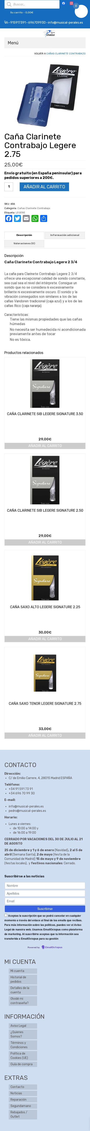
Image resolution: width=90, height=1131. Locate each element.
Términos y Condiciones (19, 1045)
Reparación (18, 1100)
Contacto (17, 1087)
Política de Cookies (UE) (19, 1056)
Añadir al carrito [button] (45, 446)
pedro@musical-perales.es (27, 811)
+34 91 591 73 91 (21, 789)
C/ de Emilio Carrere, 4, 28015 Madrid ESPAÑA (40, 778)
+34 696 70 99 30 (22, 793)
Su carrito (21, 12)
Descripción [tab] (24, 235)
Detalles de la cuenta (19, 990)
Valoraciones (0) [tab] (24, 243)
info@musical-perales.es (26, 806)
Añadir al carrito (44, 186)
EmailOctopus (53, 947)
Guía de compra (21, 1064)
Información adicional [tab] (64, 235)
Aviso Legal (18, 1026)
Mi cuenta (17, 971)
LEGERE (20, 212)
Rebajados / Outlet (18, 1114)
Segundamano (20, 1106)
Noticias (16, 1093)
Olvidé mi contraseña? (19, 1001)
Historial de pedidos (18, 979)
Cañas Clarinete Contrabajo (66, 53)
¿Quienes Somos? (16, 1034)
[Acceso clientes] (78, 3)
